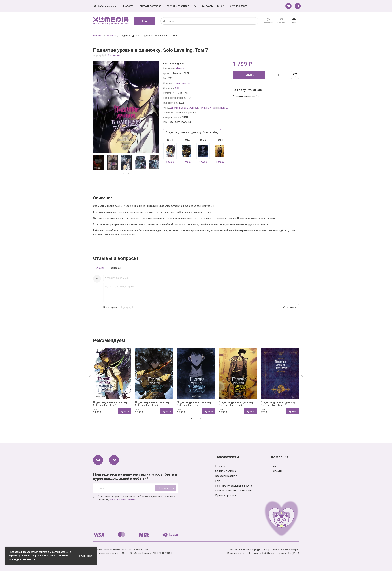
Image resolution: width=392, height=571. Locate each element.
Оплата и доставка (149, 5)
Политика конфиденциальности (233, 485)
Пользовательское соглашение (233, 490)
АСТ (177, 88)
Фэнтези (193, 107)
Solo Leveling (182, 83)
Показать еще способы (246, 96)
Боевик (183, 107)
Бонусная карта (237, 5)
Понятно (85, 555)
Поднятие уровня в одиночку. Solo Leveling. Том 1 (110, 404)
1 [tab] (123, 173)
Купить (125, 411)
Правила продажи (225, 495)
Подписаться (166, 488)
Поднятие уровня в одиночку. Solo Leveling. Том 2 (152, 404)
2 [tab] (128, 173)
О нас (220, 5)
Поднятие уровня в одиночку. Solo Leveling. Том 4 (236, 404)
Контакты (207, 5)
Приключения (208, 107)
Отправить (289, 307)
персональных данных (123, 499)
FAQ (195, 5)
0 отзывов (114, 55)
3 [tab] (200, 418)
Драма (174, 107)
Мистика (223, 107)
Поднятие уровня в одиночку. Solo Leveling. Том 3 (194, 404)
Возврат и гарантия (177, 5)
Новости (128, 5)
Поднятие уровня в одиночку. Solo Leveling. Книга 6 (278, 404)
